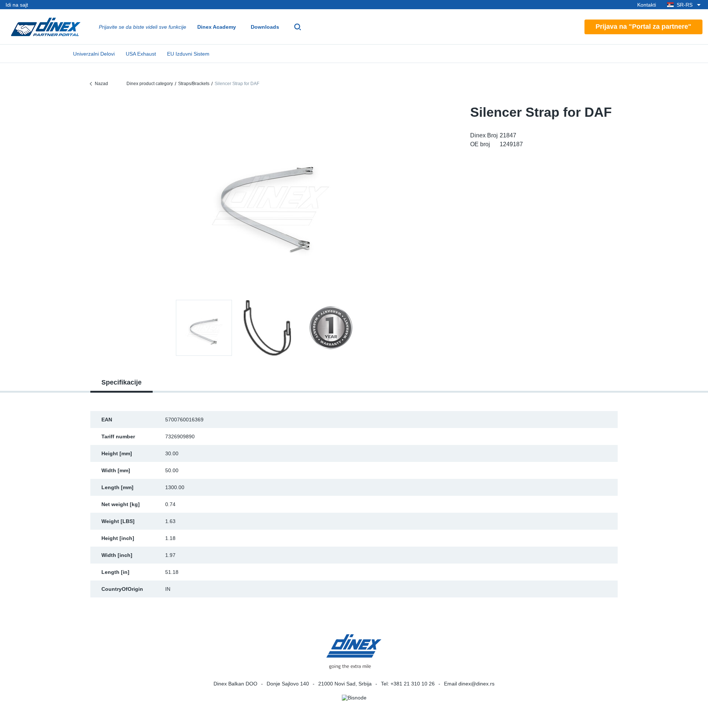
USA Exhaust (141, 54)
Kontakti (646, 5)
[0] (267, 197)
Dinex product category (149, 83)
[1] (267, 328)
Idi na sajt (17, 5)
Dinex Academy (216, 27)
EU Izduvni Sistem (188, 54)
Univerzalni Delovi (94, 54)
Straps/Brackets (193, 83)
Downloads (265, 27)
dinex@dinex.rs (476, 684)
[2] (331, 328)
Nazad (101, 83)
